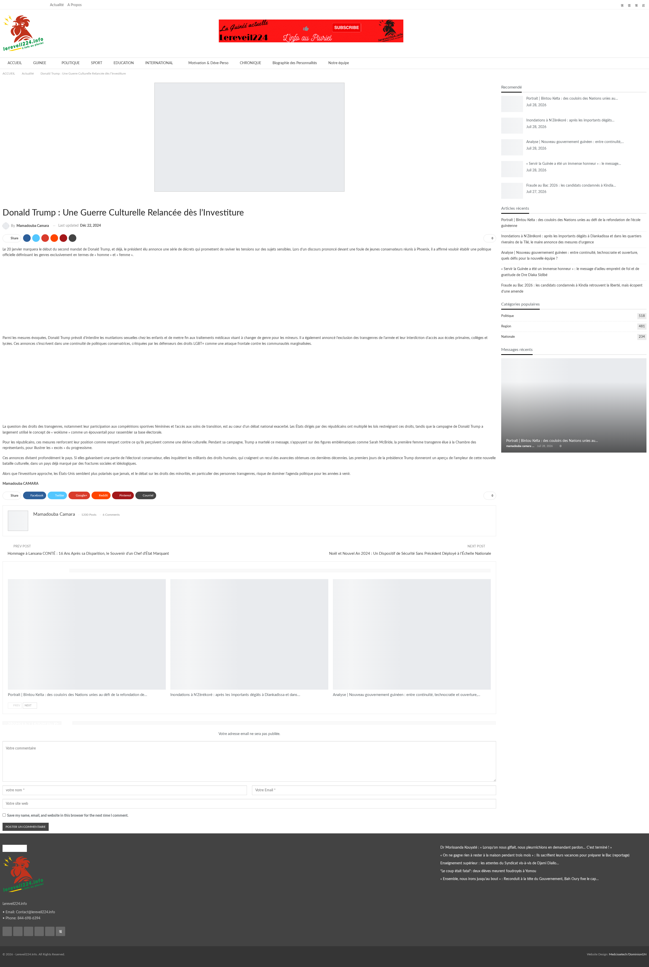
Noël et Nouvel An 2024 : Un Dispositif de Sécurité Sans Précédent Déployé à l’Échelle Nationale (410, 554)
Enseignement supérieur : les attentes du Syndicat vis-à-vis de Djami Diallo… (499, 863)
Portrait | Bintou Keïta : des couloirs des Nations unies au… (572, 98)
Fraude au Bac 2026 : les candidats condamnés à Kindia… (571, 185)
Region (506, 326)
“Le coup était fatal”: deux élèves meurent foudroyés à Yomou (488, 871)
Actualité (57, 5)
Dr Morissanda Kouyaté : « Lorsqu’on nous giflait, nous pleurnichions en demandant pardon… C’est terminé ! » (526, 847)
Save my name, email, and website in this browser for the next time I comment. (67, 815)
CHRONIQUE (250, 63)
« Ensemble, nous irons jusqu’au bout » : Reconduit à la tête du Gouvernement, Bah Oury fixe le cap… (519, 879)
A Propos (74, 5)
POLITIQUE (71, 63)
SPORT (96, 63)
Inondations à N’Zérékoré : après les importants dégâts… (570, 120)
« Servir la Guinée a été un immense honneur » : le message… (573, 164)
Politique (507, 316)
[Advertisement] (249, 297)
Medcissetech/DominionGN (627, 954)
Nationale (508, 336)
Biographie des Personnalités (295, 63)
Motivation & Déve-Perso (208, 63)
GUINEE (39, 63)
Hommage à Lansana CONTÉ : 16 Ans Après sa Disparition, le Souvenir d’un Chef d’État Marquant (88, 554)
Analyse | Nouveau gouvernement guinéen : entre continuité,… (575, 142)
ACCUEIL (15, 63)
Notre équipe (338, 63)
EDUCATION (124, 63)
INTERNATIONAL (159, 63)
